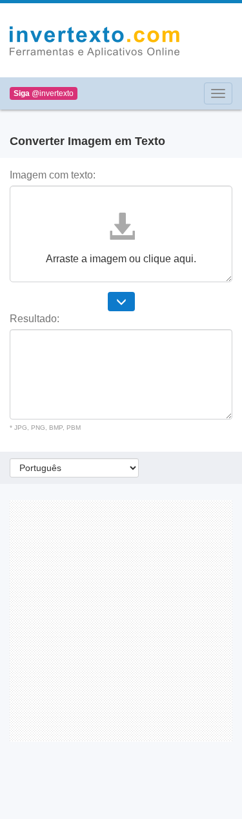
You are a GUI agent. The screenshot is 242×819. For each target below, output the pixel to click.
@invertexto (44, 93)
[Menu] (218, 93)
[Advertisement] (121, 621)
